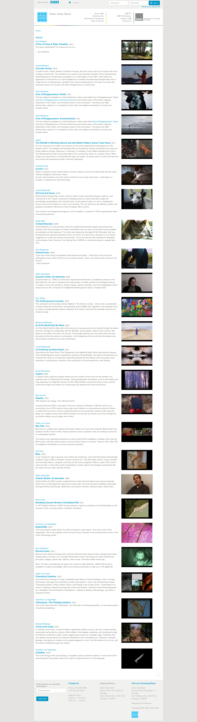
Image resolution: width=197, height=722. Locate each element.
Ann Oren (40, 451)
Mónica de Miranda (44, 322)
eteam (38, 140)
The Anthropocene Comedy (50, 301)
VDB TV (128, 14)
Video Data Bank (43, 274)
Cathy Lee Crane (43, 423)
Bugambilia (41, 527)
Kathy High (40, 221)
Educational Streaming (94, 19)
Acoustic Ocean (44, 68)
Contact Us (126, 21)
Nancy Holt (40, 500)
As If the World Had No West (50, 325)
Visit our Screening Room (143, 683)
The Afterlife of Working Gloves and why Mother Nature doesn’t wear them (73, 143)
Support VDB (125, 19)
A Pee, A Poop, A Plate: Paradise (52, 44)
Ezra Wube (40, 298)
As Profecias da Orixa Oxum (50, 349)
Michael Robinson (43, 624)
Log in (155, 3)
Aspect (39, 374)
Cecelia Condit (42, 166)
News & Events (97, 21)
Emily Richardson (43, 371)
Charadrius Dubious (46, 576)
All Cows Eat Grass (45, 193)
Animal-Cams (42, 252)
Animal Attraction (44, 224)
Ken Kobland (41, 41)
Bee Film (40, 426)
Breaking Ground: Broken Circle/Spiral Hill (57, 502)
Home (38, 31)
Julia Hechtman (42, 91)
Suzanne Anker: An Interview (50, 277)
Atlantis (39, 398)
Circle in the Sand (44, 627)
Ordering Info (98, 16)
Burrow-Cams (43, 551)
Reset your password (151, 6)
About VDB (99, 14)
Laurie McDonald (43, 190)
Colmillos (40, 652)
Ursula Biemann (42, 65)
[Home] (55, 17)
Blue (38, 454)
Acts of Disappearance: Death (51, 94)
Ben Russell (41, 395)
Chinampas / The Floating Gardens (53, 602)
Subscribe (42, 699)
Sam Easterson (42, 250)
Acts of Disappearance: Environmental (55, 118)
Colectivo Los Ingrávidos (46, 524)
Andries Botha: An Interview (50, 478)
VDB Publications (124, 16)
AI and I (39, 169)
